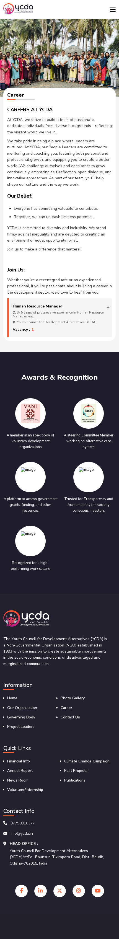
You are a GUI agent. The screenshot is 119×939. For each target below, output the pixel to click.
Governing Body (21, 717)
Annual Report (20, 770)
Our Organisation (22, 707)
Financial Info (18, 761)
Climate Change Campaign (87, 761)
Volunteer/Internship (25, 789)
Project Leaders (21, 726)
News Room (18, 780)
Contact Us (70, 717)
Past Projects (75, 770)
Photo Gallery (73, 698)
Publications (75, 780)
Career (66, 707)
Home (12, 698)
